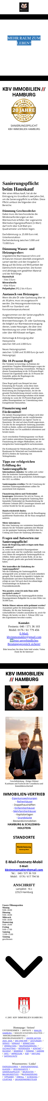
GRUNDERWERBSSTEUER (26, 1079)
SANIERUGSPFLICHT (11, 1071)
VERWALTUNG (10, 1046)
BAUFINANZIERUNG (28, 1046)
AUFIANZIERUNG (30, 1074)
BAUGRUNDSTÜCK (10, 1074)
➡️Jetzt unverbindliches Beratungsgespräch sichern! (24, 642)
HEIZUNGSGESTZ (20, 1069)
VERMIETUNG (29, 1043)
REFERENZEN (24, 1048)
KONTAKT (37, 1048)
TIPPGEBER (9, 1077)
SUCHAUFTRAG (9, 1048)
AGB (27, 1053)
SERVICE (6, 1043)
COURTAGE (7, 1079)
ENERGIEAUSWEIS (10, 1066)
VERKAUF (16, 1043)
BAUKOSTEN (28, 1071)
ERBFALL (20, 1077)
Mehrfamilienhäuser (24, 811)
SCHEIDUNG (32, 1077)
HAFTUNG (35, 1053)
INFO (6, 1053)
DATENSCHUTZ (10, 1056)
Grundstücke (25, 817)
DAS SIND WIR (21, 1040)
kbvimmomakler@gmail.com (24, 870)
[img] (24, 7)
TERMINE (29, 1051)
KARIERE (40, 1051)
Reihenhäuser (25, 801)
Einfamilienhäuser (25, 808)
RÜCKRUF (6, 1051)
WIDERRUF (18, 1051)
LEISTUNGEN (36, 1040)
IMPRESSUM (17, 1053)
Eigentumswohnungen (24, 798)
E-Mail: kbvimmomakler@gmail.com (24, 635)
